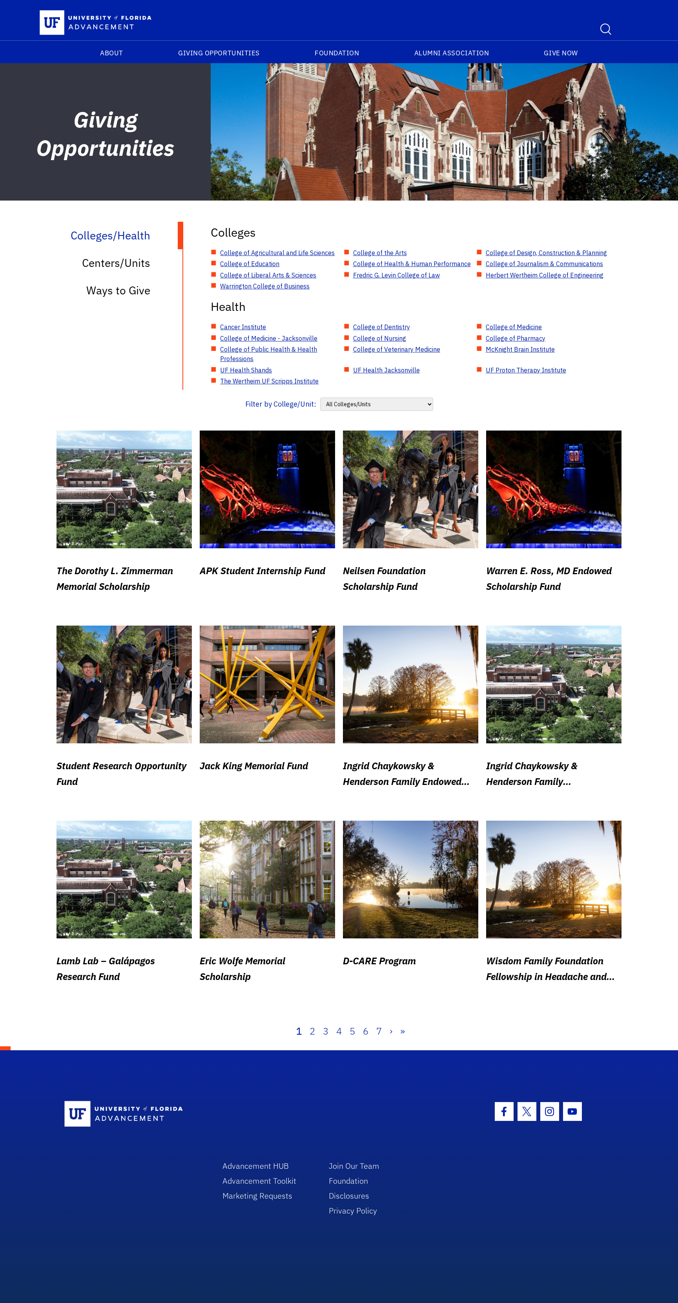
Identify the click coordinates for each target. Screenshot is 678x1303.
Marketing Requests (257, 1195)
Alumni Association (451, 53)
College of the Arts (380, 253)
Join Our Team (354, 1166)
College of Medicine (514, 327)
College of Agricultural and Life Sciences (277, 253)
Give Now (561, 53)
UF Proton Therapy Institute (526, 370)
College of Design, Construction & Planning (546, 253)
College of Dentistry (381, 327)
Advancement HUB (255, 1166)
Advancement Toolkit (259, 1180)
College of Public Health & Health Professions (268, 354)
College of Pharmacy (515, 338)
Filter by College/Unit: (280, 404)
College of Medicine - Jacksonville (268, 338)
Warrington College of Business (265, 286)
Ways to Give (118, 290)
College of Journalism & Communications (544, 264)
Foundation (337, 53)
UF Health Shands (246, 370)
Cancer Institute (243, 327)
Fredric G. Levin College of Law (396, 275)
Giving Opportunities (219, 53)
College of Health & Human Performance (412, 264)
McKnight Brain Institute (520, 349)
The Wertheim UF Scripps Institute (269, 381)
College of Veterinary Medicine (396, 349)
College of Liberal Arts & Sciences (268, 275)
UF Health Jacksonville (386, 370)
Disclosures (349, 1195)
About (111, 53)
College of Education (249, 264)
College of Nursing (379, 338)
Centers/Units (116, 262)
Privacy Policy (353, 1210)
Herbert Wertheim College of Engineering (544, 275)
